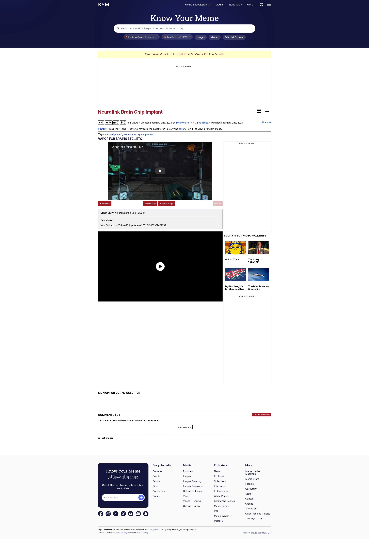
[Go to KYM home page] (103, 5)
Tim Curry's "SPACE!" (255, 261)
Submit (157, 496)
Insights (218, 521)
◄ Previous (104, 203)
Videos (186, 496)
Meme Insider (221, 516)
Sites (155, 486)
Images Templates (193, 486)
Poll (216, 511)
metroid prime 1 (113, 134)
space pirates (145, 134)
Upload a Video (191, 506)
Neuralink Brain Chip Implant (129, 213)
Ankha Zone (232, 259)
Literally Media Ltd (155, 530)
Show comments (185, 427)
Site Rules (250, 508)
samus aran (130, 134)
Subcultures (159, 491)
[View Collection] (259, 111)
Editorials (234, 4)
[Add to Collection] (267, 111)
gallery (183, 128)
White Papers (221, 496)
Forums (249, 484)
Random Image (166, 203)
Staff (248, 493)
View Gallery (150, 203)
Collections (220, 481)
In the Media (221, 491)
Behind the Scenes (224, 501)
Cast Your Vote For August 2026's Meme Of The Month (184, 54)
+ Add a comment (262, 414)
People (156, 481)
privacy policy (127, 533)
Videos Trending (192, 501)
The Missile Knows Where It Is (259, 288)
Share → (266, 122)
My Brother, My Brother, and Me (234, 288)
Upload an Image (192, 491)
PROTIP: (103, 128)
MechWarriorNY (185, 122)
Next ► (217, 203)
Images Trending (192, 481)
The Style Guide (254, 518)
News (217, 471)
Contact (249, 498)
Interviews (220, 486)
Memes (215, 37)
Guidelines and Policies (257, 513)
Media (219, 4)
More (250, 4)
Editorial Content (234, 37)
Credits (249, 503)
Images (201, 37)
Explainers (219, 476)
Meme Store (252, 479)
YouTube (203, 122)
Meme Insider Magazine (252, 472)
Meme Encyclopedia (197, 4)
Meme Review (221, 506)
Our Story (251, 489)
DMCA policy (143, 533)
